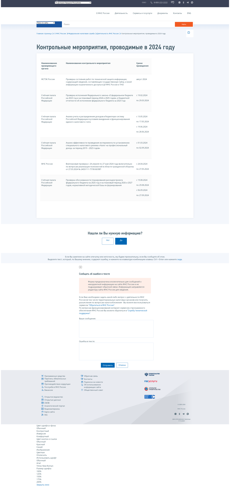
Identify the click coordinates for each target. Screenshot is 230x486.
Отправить (108, 365)
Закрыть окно (43, 484)
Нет (107, 240)
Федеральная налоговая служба (81, 33)
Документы (162, 13)
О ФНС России (102, 13)
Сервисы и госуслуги (142, 13)
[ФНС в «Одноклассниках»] (183, 2)
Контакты (177, 13)
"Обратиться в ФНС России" (101, 305)
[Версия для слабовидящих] (144, 2)
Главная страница (44, 33)
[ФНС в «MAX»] (191, 2)
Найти (184, 24)
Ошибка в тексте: (87, 341)
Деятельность (121, 13)
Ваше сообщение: (87, 318)
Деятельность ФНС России (108, 33)
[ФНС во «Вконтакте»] (179, 2)
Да (121, 240)
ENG (189, 13)
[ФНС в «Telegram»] (187, 2)
